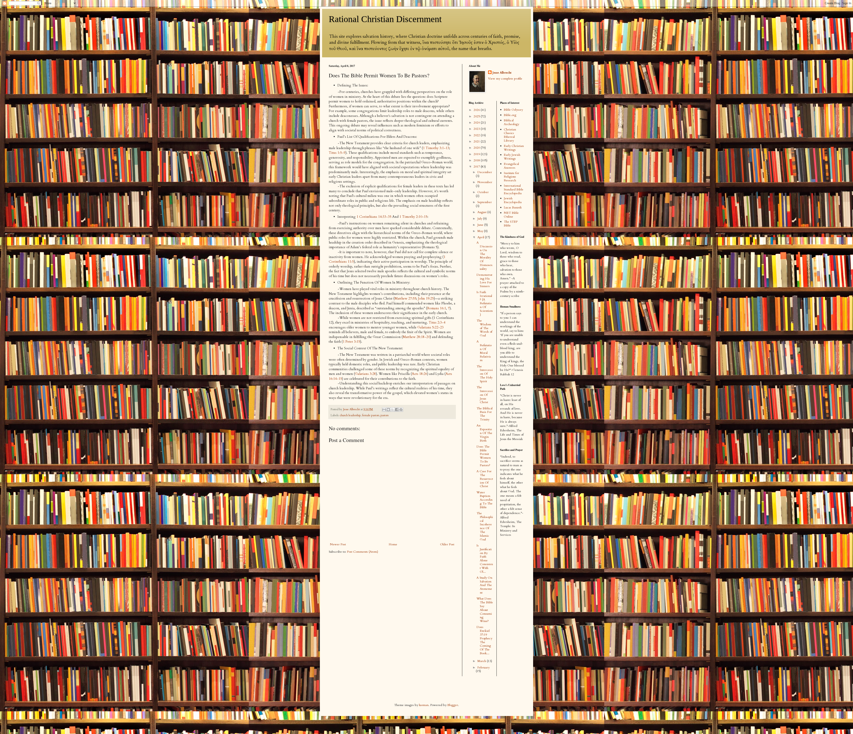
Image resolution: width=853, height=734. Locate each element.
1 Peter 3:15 (351, 341)
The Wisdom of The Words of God (484, 328)
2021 (477, 141)
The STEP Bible (511, 224)
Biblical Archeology (511, 122)
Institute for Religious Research (511, 177)
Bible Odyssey (513, 110)
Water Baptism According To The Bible (484, 499)
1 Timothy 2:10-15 (413, 216)
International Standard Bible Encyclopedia (513, 189)
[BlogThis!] (388, 409)
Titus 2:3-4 (437, 322)
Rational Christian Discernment (385, 19)
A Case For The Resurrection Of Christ (484, 478)
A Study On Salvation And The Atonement (484, 585)
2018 (477, 160)
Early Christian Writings (514, 148)
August (482, 212)
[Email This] (384, 409)
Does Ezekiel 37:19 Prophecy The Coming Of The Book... (484, 640)
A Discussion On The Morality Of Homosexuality (484, 255)
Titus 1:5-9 (337, 152)
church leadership (350, 415)
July (480, 218)
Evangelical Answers (511, 166)
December (484, 172)
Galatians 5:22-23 (430, 327)
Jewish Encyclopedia (513, 200)
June (480, 225)
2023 (477, 129)
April (481, 237)
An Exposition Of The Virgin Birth (484, 432)
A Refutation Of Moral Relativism (484, 350)
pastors (385, 415)
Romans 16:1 (436, 308)
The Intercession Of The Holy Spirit (484, 373)
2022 (477, 135)
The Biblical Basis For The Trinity (484, 414)
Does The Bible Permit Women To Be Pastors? (483, 455)
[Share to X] (392, 409)
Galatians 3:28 (365, 374)
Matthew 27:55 (405, 298)
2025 (477, 116)
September (484, 202)
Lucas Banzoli (513, 207)
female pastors (370, 415)
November (484, 182)
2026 (477, 110)
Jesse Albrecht (501, 72)
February (483, 667)
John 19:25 (426, 298)
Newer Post (338, 544)
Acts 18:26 (419, 374)
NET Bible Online (511, 215)
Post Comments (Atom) (362, 552)
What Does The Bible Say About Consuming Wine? (484, 609)
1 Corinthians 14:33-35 (374, 216)
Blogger (452, 705)
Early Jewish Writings (512, 157)
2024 (477, 122)
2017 (477, 166)
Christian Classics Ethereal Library (510, 135)
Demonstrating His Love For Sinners (484, 280)
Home (393, 544)
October (483, 192)
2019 (477, 154)
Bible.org (510, 115)
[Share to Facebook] (397, 409)
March (482, 661)
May (480, 231)
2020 (477, 148)
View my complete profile (505, 78)
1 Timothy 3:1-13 (436, 148)
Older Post (447, 544)
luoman (423, 705)
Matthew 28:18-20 (416, 337)
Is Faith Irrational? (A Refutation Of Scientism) (484, 303)
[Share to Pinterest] (401, 409)
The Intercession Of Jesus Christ (484, 394)
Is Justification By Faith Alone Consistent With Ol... (484, 558)
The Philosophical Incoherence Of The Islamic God (484, 526)
